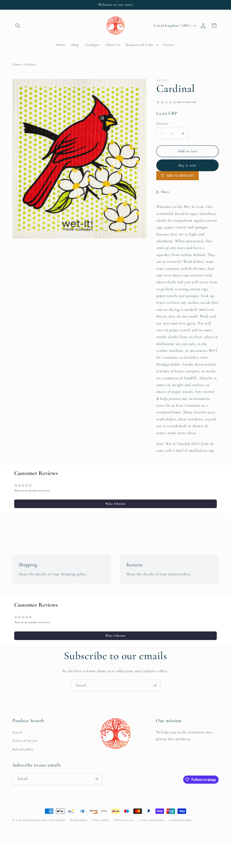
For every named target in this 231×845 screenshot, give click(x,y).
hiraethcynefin (31, 820)
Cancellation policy (181, 820)
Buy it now (187, 165)
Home (16, 64)
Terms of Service (25, 741)
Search (17, 732)
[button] (17, 25)
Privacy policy (100, 820)
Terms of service (124, 820)
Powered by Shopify (53, 820)
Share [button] (165, 192)
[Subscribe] (154, 685)
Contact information (151, 820)
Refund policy (23, 749)
